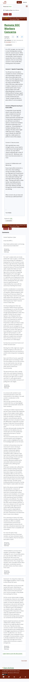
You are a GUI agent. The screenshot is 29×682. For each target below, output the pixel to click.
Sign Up (25, 2)
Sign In (19, 2)
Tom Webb (8, 42)
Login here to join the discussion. (13, 653)
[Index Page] (4, 2)
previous (6, 14)
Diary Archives (9, 668)
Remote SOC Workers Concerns (12, 28)
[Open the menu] (26, 6)
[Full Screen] (13, 37)
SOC (11, 218)
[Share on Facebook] (17, 37)
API (14, 672)
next (10, 14)
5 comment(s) (9, 44)
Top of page (24, 660)
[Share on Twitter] (22, 37)
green (10, 6)
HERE (6, 18)
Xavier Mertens (16, 10)
